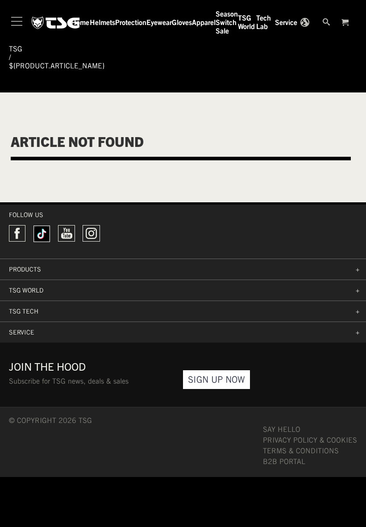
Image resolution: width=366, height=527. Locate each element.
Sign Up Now (216, 379)
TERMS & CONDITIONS (301, 451)
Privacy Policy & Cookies (310, 440)
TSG (15, 49)
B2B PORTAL (284, 461)
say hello (281, 429)
